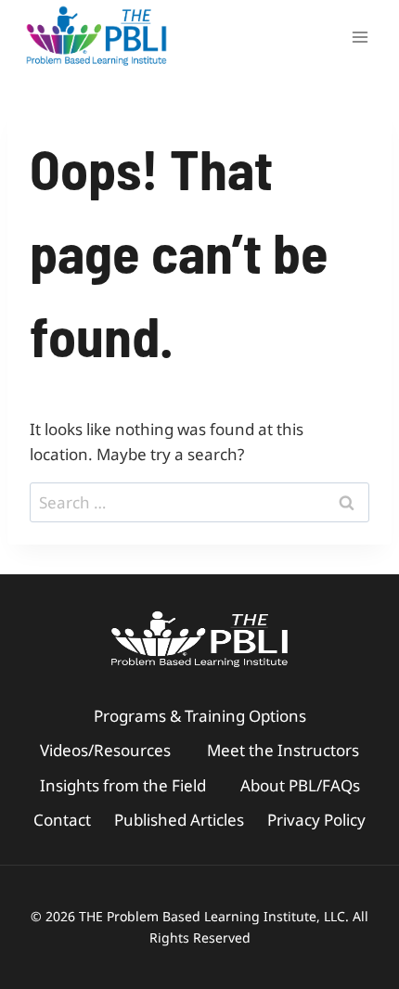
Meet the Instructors (283, 750)
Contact (62, 819)
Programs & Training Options (200, 715)
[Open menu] (359, 36)
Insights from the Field (123, 785)
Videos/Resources (105, 750)
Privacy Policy (316, 819)
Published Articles (179, 819)
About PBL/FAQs (300, 785)
